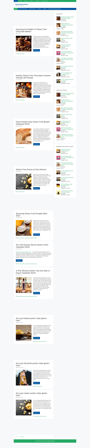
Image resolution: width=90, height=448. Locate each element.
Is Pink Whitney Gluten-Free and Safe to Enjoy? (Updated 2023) (33, 272)
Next (22, 436)
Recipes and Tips (32, 8)
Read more (36, 50)
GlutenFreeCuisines (21, 4)
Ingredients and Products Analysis (54, 8)
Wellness (39, 8)
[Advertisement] (33, 18)
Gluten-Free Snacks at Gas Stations (31, 169)
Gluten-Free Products (23, 8)
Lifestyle (44, 8)
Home (16, 8)
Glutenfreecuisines (51, 440)
